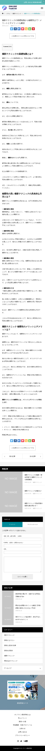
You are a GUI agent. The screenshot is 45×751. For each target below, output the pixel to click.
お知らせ (22, 728)
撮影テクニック (15, 25)
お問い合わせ (22, 732)
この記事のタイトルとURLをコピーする (22, 36)
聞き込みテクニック (10, 661)
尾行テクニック (9, 635)
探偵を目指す (8, 650)
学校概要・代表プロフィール (22, 725)
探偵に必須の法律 (10, 645)
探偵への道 (22, 721)
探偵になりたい (9, 640)
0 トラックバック (33, 524)
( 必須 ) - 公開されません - (14, 542)
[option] (22, 693)
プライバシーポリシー (22, 735)
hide (10, 46)
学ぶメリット (22, 718)
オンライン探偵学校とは (22, 714)
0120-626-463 (37, 2)
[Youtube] (25, 741)
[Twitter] (21, 741)
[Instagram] (18, 741)
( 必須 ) (13, 536)
